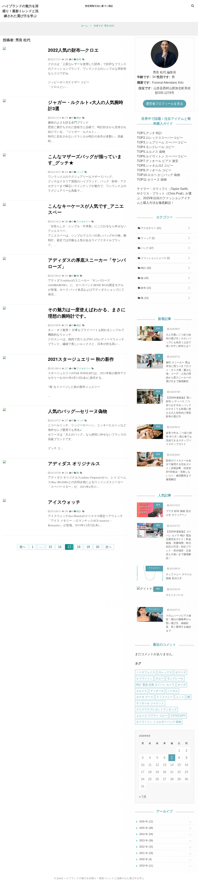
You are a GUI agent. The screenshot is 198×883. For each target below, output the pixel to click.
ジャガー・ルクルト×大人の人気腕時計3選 (85, 105)
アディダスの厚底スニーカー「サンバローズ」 (87, 263)
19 (88, 547)
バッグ (147, 248)
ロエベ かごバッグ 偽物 (164, 175)
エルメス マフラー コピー (151, 715)
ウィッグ (147, 238)
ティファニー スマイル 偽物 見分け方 (179, 576)
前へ (23, 547)
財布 (145, 287)
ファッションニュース (155, 258)
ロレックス (165, 672)
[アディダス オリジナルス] (4, 462)
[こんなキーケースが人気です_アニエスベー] (4, 205)
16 (59, 547)
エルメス (141, 690)
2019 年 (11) (145, 865)
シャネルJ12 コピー (159, 165)
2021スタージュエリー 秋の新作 (81, 359)
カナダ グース (144, 697)
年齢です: (143, 77)
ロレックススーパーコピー (164, 137)
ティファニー (164, 697)
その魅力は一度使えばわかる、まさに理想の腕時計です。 (87, 312)
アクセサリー (150, 228)
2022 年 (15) (145, 846)
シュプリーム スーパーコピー (166, 142)
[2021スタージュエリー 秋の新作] (4, 358)
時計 (145, 268)
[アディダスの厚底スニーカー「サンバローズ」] (4, 259)
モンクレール (175, 678)
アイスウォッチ (64, 502)
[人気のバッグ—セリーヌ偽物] (4, 410)
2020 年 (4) (145, 859)
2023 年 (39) (145, 840)
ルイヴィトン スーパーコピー (166, 156)
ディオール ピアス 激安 (162, 161)
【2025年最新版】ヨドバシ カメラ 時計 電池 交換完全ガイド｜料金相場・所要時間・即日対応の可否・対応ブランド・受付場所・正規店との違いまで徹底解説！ (178, 545)
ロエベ (160, 678)
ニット (180, 697)
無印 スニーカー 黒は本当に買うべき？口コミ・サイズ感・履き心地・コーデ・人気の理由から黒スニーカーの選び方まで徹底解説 (178, 372)
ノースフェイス (145, 672)
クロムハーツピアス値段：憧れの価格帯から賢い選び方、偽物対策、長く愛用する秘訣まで (178, 623)
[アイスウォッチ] (4, 500)
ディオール (157, 690)
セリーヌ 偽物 (157, 179)
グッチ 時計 (154, 133)
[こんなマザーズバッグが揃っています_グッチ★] (4, 155)
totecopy (178, 715)
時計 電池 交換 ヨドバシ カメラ (155, 684)
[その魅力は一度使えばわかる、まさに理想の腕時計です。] (4, 308)
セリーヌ (180, 672)
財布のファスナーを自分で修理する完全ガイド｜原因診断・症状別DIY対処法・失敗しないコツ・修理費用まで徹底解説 (178, 470)
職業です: (143, 82)
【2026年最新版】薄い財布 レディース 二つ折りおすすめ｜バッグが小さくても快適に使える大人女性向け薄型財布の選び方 (178, 407)
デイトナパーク (174, 595)
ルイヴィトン (144, 678)
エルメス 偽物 (155, 151)
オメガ (182, 684)
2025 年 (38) (145, 827)
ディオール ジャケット (150, 703)
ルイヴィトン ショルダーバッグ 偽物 (158, 721)
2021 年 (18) (145, 853)
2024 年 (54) (145, 834)
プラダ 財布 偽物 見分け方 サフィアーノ (178, 513)
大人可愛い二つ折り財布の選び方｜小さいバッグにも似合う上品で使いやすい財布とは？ (178, 340)
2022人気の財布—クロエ (73, 50)
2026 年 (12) (145, 821)
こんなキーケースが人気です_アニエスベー (86, 209)
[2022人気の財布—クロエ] (4, 49)
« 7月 (142, 796)
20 (97, 547)
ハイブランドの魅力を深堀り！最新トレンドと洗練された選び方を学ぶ (20, 10)
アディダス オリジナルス (74, 463)
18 (78, 547)
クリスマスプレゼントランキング (156, 709)
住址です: (145, 88)
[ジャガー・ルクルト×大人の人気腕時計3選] (4, 101)
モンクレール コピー (160, 147)
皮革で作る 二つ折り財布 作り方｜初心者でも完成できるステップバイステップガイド (179, 438)
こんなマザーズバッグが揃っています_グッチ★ (85, 159)
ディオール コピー (158, 170)
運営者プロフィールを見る (164, 103)
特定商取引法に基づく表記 (99, 6)
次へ (108, 547)
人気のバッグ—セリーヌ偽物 (77, 411)
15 (50, 547)
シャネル (172, 690)
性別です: (163, 77)
